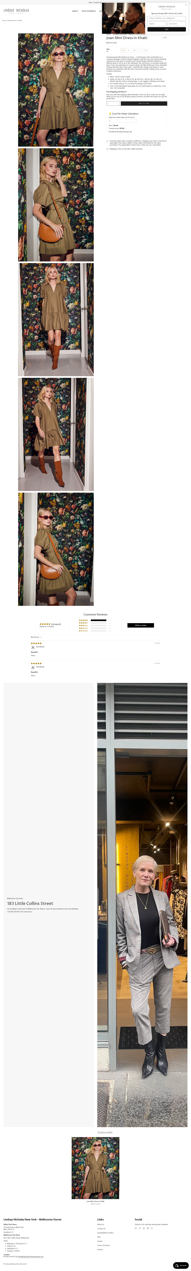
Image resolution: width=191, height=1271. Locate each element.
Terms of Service (103, 1245)
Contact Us (101, 1229)
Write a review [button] (140, 625)
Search (99, 1241)
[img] (36, 643)
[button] (75, 11)
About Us (100, 1224)
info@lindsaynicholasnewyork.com (31, 1257)
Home (4, 20)
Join (166, 29)
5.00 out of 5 (56, 624)
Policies (100, 1250)
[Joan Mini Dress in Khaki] (95, 1168)
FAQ (98, 1237)
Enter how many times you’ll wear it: (122, 117)
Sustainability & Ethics (105, 1233)
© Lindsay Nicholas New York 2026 (15, 1264)
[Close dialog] (186, 5)
